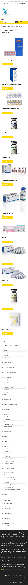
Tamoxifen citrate (7, 456)
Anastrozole (6, 355)
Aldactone (6, 350)
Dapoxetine (6, 379)
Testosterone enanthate (9, 463)
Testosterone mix (7, 466)
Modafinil (6, 429)
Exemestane (6, 392)
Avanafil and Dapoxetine (9, 362)
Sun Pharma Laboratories (9, 523)
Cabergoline (6, 369)
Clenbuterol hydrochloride (9, 374)
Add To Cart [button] (5, 64)
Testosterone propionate (9, 468)
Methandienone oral (8, 419)
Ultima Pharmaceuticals (9, 511)
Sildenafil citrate (7, 443)
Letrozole (6, 411)
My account (15, 575)
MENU (2, 19)
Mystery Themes (18, 582)
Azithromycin (7, 365)
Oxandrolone (6, 436)
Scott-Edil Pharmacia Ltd (9, 525)
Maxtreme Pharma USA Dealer (6, 1)
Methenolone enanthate (9, 424)
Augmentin (6, 357)
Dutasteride (6, 389)
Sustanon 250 (7, 451)
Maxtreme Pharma (8, 503)
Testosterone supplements (9, 474)
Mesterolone (6, 416)
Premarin (6, 441)
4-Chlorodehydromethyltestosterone (11, 345)
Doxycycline (6, 382)
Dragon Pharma (7, 506)
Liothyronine (6, 414)
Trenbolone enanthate (8, 487)
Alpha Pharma (7, 508)
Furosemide (6, 402)
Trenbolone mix (7, 492)
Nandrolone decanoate (8, 431)
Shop (5, 575)
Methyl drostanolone (8, 426)
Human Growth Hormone (9, 406)
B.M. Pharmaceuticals (8, 516)
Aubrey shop (3, 26)
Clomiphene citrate (8, 377)
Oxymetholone (7, 439)
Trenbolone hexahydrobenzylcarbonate (12, 489)
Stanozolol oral (7, 448)
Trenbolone (6, 482)
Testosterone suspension (9, 477)
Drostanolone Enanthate (9, 384)
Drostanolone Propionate (9, 387)
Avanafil (5, 360)
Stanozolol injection (8, 446)
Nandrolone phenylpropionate (10, 434)
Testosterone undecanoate (9, 479)
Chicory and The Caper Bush (10, 372)
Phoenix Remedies (8, 513)
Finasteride (6, 394)
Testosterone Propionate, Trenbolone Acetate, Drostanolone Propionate (13, 472)
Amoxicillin (6, 352)
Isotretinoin (6, 409)
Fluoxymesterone (7, 399)
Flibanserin (6, 397)
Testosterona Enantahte (9, 458)
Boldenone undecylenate (9, 367)
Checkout (10, 575)
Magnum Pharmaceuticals (9, 520)
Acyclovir (6, 347)
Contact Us (21, 575)
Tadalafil (5, 453)
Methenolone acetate (8, 421)
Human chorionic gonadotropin (10, 404)
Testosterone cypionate (9, 461)
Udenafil (5, 494)
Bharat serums (7, 518)
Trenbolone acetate (8, 484)
